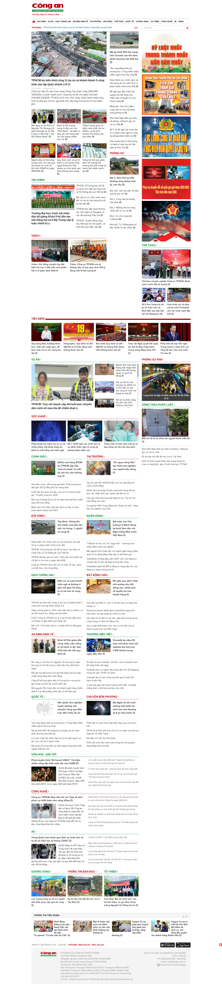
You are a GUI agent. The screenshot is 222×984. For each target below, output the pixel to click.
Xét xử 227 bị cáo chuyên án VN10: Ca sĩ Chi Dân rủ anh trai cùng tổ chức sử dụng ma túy (126, 388)
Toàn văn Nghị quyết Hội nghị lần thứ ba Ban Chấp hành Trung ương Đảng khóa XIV (143, 346)
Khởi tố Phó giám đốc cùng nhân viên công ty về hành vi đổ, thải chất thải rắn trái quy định (70, 647)
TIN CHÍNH (35, 89)
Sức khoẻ (38, 416)
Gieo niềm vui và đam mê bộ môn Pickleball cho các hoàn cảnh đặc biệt (178, 309)
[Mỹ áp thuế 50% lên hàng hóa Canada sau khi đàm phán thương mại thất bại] (124, 40)
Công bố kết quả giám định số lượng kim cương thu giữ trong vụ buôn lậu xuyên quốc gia (94, 165)
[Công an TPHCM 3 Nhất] (166, 52)
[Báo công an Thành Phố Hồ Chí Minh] (47, 7)
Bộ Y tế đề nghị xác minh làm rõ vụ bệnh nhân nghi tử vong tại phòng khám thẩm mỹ (124, 132)
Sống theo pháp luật (158, 404)
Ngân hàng (95, 516)
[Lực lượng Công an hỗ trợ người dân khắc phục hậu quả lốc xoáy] (48, 886)
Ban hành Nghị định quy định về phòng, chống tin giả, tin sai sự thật (123, 121)
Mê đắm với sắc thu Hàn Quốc (101, 738)
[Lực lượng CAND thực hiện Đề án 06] (166, 179)
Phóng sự (117, 153)
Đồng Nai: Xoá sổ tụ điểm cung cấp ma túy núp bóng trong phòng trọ (122, 109)
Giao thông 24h (63, 21)
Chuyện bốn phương (102, 696)
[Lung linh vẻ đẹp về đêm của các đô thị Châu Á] (166, 378)
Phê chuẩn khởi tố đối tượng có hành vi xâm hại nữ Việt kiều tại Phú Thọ (123, 144)
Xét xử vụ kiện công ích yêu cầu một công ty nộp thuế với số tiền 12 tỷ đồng (126, 405)
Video (181, 21)
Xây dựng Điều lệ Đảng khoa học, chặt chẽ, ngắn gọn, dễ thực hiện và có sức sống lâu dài (46, 348)
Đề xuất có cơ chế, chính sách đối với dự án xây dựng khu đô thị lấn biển (90, 200)
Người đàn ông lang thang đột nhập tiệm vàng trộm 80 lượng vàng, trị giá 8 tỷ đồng (126, 370)
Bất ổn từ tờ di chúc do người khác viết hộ (166, 438)
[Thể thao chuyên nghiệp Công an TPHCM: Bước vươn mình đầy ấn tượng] (166, 264)
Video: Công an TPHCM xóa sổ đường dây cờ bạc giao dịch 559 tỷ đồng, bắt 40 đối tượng (87, 267)
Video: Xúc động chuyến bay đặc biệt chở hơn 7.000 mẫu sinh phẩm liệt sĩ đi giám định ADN (49, 267)
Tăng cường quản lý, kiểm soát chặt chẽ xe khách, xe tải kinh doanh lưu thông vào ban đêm (93, 131)
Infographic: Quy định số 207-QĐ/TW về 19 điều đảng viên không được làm (78, 346)
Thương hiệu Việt (100, 634)
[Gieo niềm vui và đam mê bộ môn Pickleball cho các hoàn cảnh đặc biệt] (179, 295)
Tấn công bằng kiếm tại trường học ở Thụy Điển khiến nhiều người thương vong (78, 27)
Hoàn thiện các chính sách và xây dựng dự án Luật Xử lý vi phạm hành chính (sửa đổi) (124, 83)
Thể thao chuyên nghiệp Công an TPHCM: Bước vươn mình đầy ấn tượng (166, 283)
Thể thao (119, 21)
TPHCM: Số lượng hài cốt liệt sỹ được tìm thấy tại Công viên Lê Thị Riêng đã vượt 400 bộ (91, 188)
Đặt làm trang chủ (45, 945)
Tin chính (41, 21)
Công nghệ (166, 21)
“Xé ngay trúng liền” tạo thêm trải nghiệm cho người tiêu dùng (124, 465)
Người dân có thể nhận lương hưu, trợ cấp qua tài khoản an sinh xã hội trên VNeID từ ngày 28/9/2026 (43, 165)
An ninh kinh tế (80, 21)
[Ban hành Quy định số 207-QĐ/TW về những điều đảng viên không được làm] (111, 332)
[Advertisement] (131, 9)
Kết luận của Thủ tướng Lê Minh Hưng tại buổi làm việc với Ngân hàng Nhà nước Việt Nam (125, 528)
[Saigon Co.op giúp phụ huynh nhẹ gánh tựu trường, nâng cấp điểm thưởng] (121, 926)
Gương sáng (142, 21)
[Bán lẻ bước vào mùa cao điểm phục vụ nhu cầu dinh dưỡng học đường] (82, 926)
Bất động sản (97, 575)
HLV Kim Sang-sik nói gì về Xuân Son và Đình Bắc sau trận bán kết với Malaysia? (153, 309)
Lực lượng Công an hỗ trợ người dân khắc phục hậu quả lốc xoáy (48, 900)
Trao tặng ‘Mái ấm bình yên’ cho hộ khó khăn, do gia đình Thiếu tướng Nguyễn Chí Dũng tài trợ (120, 902)
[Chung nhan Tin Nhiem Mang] (171, 965)
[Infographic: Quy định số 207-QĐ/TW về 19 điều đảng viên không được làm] (79, 332)
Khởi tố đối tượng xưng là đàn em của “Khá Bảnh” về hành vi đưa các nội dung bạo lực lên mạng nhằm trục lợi (68, 132)
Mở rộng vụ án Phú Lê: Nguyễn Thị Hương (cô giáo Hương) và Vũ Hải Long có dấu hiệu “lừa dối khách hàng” (43, 131)
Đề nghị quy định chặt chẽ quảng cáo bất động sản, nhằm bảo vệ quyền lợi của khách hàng (125, 588)
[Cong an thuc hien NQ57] (166, 136)
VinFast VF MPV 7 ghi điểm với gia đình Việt (107, 837)
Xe (175, 21)
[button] (135, 27)
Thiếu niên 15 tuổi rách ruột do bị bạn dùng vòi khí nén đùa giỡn (121, 445)
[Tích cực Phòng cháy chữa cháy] (166, 94)
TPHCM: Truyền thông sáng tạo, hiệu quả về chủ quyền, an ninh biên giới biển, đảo (90, 223)
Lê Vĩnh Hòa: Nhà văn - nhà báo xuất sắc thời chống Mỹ (112, 769)
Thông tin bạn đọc (82, 871)
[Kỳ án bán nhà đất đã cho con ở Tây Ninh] (85, 886)
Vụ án (50, 21)
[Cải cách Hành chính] (166, 221)
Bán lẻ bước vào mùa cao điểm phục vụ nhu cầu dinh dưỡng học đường (101, 927)
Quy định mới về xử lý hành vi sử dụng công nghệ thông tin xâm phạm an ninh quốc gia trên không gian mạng (68, 165)
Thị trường (95, 21)
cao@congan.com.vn (176, 962)
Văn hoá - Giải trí (43, 754)
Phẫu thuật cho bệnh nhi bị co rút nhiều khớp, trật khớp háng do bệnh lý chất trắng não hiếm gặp (48, 447)
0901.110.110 (98, 945)
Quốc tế (130, 21)
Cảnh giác (39, 456)
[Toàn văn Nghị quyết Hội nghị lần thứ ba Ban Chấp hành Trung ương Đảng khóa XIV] (143, 332)
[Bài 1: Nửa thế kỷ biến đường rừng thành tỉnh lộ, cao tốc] (124, 165)
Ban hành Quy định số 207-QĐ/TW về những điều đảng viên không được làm (110, 346)
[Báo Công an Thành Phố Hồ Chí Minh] (33, 21)
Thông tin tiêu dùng (47, 915)
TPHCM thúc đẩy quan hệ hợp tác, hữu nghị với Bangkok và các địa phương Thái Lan (90, 212)
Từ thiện (155, 21)
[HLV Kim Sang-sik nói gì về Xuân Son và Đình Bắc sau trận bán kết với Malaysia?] (153, 295)
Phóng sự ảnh (152, 359)
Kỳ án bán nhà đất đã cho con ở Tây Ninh (84, 900)
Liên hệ (62, 945)
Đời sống (107, 21)
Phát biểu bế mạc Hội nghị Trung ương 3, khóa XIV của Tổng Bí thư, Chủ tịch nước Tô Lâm (174, 348)
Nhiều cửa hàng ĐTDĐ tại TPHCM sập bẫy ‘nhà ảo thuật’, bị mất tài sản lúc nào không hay (70, 469)
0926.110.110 (84, 945)
